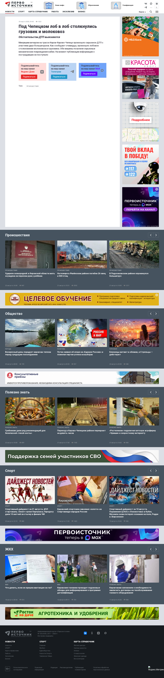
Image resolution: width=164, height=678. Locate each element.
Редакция (54, 667)
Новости (10, 642)
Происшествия (33, 86)
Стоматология (79, 653)
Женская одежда (80, 656)
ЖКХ (9, 549)
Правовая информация (39, 669)
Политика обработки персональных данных (101, 669)
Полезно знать (17, 392)
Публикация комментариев (80, 669)
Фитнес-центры (79, 645)
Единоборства (44, 651)
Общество (13, 314)
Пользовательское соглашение (20, 669)
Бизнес (7, 659)
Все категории (79, 659)
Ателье (76, 651)
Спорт (10, 471)
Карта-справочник (12, 651)
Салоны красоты (80, 648)
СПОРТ (7, 648)
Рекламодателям (66, 667)
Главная (42, 645)
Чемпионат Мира (45, 656)
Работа (7, 653)
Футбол (42, 648)
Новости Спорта (45, 653)
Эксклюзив (9, 656)
